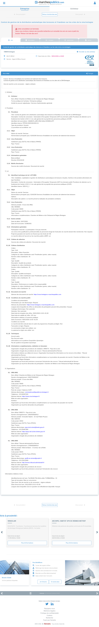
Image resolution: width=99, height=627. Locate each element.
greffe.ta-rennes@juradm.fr (33, 458)
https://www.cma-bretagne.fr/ (31, 396)
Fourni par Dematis (49, 620)
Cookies (49, 615)
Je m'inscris (43, 582)
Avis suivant (79, 14)
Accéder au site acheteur (87, 52)
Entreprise (24, 9)
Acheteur (74, 9)
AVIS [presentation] (11, 40)
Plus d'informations (27, 543)
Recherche (49, 618)
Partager (90, 73)
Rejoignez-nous (49, 608)
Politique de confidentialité (49, 613)
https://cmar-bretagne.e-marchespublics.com (47, 294)
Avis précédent (20, 14)
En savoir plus (55, 582)
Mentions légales (49, 611)
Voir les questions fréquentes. (10, 580)
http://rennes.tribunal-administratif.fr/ (33, 462)
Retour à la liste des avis (49, 14)
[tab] (10, 40)
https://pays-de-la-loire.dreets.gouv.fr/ (33, 431)
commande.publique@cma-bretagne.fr (37, 392)
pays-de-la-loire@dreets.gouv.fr (34, 427)
